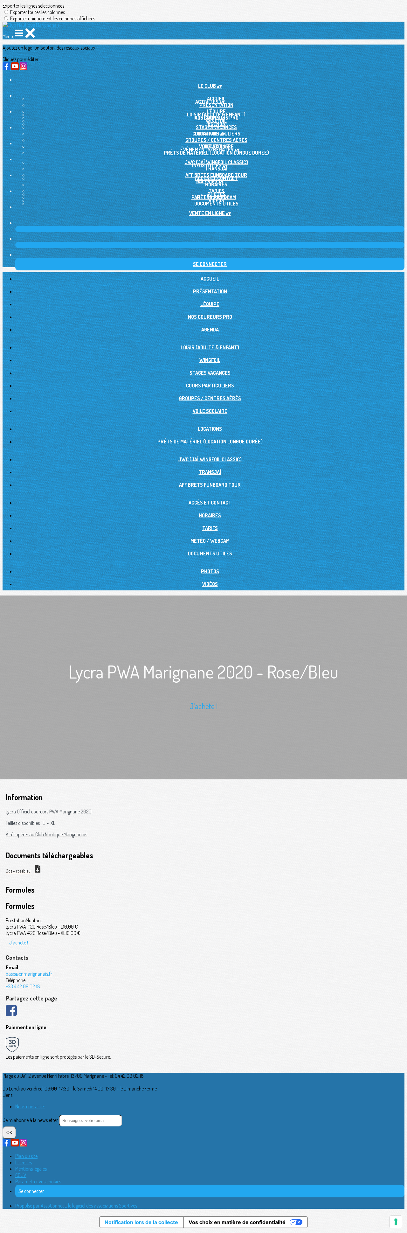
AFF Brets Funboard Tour (210, 485)
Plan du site (26, 1156)
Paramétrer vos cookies (38, 1181)
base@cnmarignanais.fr (29, 974)
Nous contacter (30, 1106)
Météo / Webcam (210, 541)
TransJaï (216, 168)
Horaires (216, 184)
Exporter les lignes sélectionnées (33, 6)
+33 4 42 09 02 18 (23, 986)
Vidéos (216, 200)
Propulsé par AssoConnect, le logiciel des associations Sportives (76, 1205)
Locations (210, 429)
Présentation (216, 105)
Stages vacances (216, 127)
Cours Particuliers (210, 385)
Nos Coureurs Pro (210, 317)
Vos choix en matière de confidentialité (237, 1222)
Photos (210, 571)
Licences (23, 1162)
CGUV (20, 1175)
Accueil (210, 278)
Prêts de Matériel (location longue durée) (216, 153)
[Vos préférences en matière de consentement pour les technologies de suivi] (396, 1222)
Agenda (210, 329)
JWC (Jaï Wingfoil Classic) (210, 459)
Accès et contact (210, 502)
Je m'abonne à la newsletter (31, 1120)
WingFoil (216, 121)
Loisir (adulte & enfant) (210, 347)
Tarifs (210, 528)
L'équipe (209, 304)
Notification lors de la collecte (141, 1222)
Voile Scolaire (210, 411)
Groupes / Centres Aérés (216, 140)
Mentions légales (31, 1169)
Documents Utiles (216, 203)
